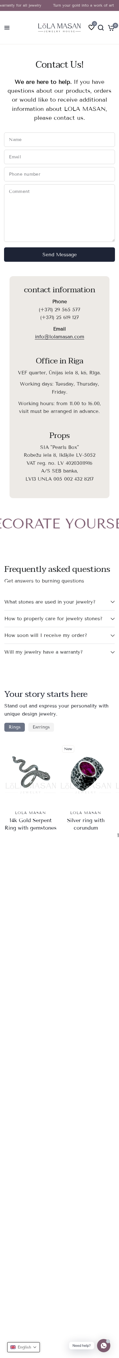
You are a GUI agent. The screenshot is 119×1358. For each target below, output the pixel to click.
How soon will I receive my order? (45, 635)
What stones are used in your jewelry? (50, 602)
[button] (24, 1347)
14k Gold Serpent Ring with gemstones (31, 824)
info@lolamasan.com (59, 337)
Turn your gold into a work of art (79, 5)
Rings (15, 727)
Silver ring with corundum (86, 824)
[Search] (101, 27)
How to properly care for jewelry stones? (53, 619)
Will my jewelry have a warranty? (43, 652)
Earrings (41, 727)
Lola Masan (30, 813)
